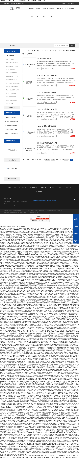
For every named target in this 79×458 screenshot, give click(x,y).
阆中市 (23, 455)
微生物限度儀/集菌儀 (11, 96)
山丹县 (65, 457)
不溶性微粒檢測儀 (10, 69)
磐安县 (75, 455)
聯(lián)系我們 (71, 3)
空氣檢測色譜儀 (12, 160)
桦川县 (19, 455)
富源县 (16, 457)
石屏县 (27, 455)
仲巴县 (30, 457)
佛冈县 (34, 455)
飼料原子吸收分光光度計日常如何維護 (14, 117)
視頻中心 (61, 187)
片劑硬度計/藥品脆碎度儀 (12, 86)
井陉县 (22, 457)
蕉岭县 (34, 457)
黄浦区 (42, 455)
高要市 (54, 455)
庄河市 (57, 455)
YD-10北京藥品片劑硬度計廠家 (46, 126)
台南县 (50, 455)
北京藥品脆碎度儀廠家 (44, 58)
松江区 (42, 457)
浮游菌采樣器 (9, 103)
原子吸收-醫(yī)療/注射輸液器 (13, 83)
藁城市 (11, 455)
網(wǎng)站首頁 (32, 12)
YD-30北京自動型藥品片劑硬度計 (47, 109)
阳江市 (46, 455)
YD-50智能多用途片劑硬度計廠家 (47, 75)
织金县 (30, 455)
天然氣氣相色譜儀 (12, 178)
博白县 (61, 455)
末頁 (53, 160)
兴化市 (8, 457)
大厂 (68, 455)
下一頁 (47, 160)
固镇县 (38, 455)
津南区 (4, 457)
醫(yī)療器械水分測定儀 (12, 76)
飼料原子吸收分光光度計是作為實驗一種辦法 (16, 133)
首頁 (35, 50)
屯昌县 (45, 457)
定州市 (75, 457)
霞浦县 (69, 457)
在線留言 (68, 187)
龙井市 (12, 457)
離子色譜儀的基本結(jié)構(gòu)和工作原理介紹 (16, 121)
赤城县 (1, 455)
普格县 (26, 457)
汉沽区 (53, 457)
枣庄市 (49, 457)
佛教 (19, 457)
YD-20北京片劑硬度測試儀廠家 (46, 92)
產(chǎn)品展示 (45, 12)
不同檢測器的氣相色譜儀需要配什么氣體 (15, 129)
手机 (72, 457)
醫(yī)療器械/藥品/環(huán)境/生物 (53, 50)
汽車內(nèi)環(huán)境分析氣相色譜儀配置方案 (16, 125)
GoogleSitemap (59, 210)
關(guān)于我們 (38, 12)
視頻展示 (58, 8)
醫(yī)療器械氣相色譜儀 (12, 66)
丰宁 (65, 455)
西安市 (61, 457)
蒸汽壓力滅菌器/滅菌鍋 (11, 100)
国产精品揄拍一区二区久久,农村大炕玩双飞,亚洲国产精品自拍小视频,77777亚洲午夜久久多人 (22, 0)
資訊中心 (64, 8)
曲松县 (15, 455)
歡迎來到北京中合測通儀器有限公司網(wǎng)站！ (14, 3)
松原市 (71, 455)
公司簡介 (64, 3)
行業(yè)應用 (52, 12)
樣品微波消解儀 (10, 59)
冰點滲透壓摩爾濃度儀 (11, 73)
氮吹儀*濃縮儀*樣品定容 (12, 62)
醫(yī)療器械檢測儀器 (11, 79)
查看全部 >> (12, 107)
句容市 (38, 457)
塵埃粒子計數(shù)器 (11, 93)
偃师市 (57, 457)
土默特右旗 (6, 455)
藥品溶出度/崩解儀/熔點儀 (12, 90)
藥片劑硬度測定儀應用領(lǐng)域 (47, 143)
